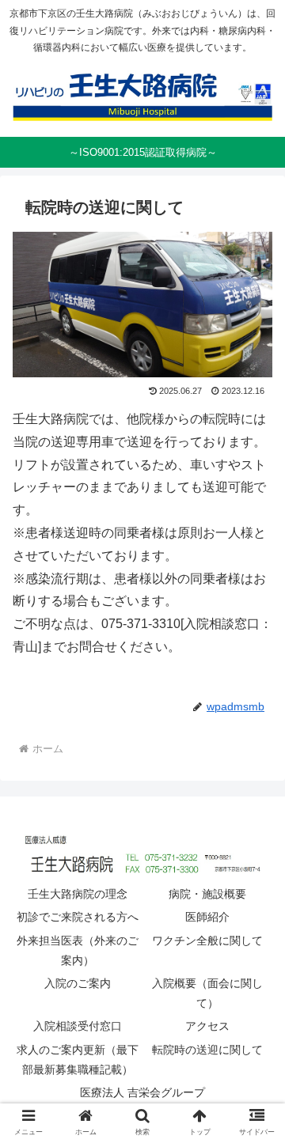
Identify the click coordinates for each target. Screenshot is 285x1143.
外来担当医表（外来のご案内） (78, 950)
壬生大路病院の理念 (77, 894)
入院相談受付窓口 (77, 1026)
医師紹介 (207, 916)
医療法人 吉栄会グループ (142, 1092)
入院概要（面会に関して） (207, 993)
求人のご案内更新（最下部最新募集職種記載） (78, 1059)
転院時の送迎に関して (207, 1049)
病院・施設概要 (207, 894)
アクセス (207, 1026)
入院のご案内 (77, 983)
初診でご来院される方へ (78, 916)
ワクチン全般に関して (207, 940)
